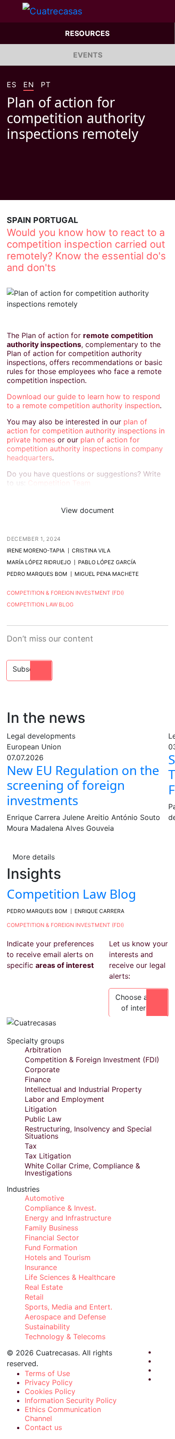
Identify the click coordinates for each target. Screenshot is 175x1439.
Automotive (44, 1198)
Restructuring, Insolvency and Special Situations (88, 1132)
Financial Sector (52, 1237)
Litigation (41, 1109)
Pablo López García (107, 562)
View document (87, 510)
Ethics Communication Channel (63, 1414)
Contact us (43, 1427)
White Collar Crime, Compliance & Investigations (82, 1169)
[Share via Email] (61, 186)
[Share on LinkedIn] (44, 186)
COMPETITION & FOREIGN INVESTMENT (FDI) (65, 925)
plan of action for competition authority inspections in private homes (86, 430)
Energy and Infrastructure (68, 1217)
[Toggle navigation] (11, 11)
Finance (38, 1079)
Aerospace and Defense (65, 1316)
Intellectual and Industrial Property (83, 1089)
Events (87, 54)
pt (45, 85)
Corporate (42, 1069)
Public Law (43, 1119)
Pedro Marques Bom (37, 573)
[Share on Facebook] (10, 186)
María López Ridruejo (39, 562)
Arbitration (43, 1049)
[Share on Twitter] (27, 186)
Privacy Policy (49, 1382)
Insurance (41, 1267)
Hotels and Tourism (58, 1257)
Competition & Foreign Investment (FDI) (65, 592)
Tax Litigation (48, 1155)
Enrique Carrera (99, 911)
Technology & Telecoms (65, 1336)
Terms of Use (47, 1373)
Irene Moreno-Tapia (36, 550)
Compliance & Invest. (60, 1208)
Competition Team (59, 482)
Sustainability (47, 1326)
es (11, 85)
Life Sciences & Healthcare (70, 1277)
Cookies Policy (50, 1391)
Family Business (51, 1227)
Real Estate (44, 1287)
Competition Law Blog (40, 604)
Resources (87, 33)
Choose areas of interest (138, 1002)
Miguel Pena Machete (106, 573)
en (28, 85)
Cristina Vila (91, 550)
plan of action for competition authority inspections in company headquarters (85, 448)
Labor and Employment (64, 1099)
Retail (34, 1297)
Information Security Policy (71, 1400)
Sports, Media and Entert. (68, 1306)
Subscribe (29, 668)
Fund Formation (51, 1247)
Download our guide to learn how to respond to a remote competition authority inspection (83, 401)
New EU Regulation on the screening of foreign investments (83, 785)
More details (34, 856)
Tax (31, 1145)
